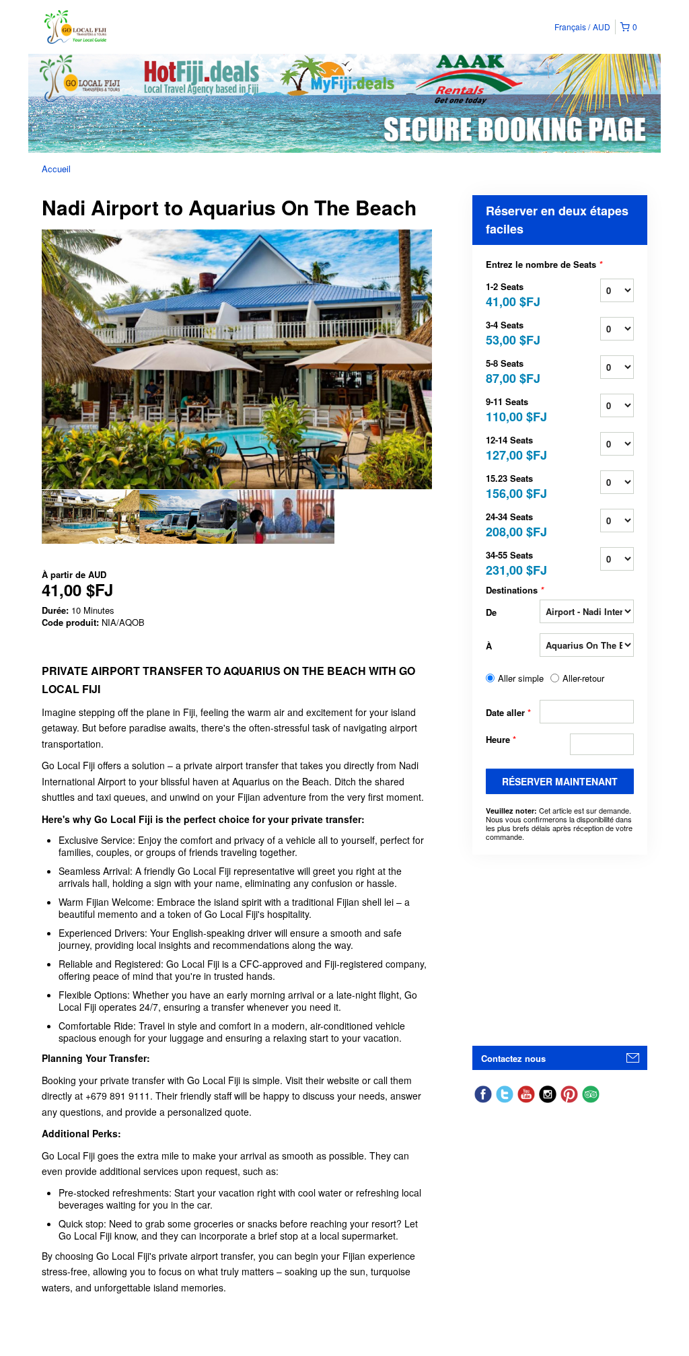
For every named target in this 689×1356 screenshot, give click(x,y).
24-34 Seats (513, 524)
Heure (501, 740)
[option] (90, 517)
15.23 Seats (513, 485)
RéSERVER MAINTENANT (560, 781)
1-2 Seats (513, 294)
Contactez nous (513, 1058)
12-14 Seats (513, 447)
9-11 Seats (513, 409)
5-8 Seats (513, 370)
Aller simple (521, 678)
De (491, 612)
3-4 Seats (513, 332)
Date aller (508, 712)
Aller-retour (583, 678)
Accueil (56, 168)
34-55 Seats (513, 562)
